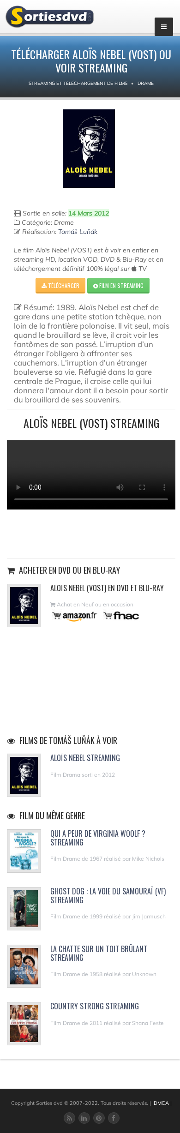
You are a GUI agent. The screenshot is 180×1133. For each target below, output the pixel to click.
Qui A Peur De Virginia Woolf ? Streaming (97, 838)
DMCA (161, 1103)
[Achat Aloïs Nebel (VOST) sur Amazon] (75, 615)
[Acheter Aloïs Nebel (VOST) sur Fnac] (120, 615)
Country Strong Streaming (94, 1006)
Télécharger (63, 285)
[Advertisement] (91, 532)
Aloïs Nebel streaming (85, 757)
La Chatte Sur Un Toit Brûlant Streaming (98, 953)
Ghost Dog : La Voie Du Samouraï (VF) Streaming (108, 895)
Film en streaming (121, 285)
